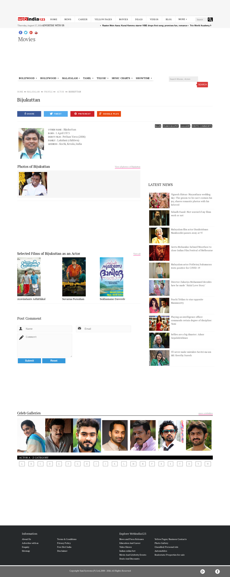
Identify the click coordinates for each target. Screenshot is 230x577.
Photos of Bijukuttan (33, 166)
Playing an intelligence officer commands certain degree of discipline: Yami (191, 320)
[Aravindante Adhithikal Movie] (29, 295)
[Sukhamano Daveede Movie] (111, 295)
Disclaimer (62, 550)
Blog (169, 19)
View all (136, 253)
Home (53, 19)
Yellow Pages (103, 19)
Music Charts (121, 78)
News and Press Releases (131, 539)
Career (82, 19)
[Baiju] (59, 451)
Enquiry (25, 546)
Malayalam (69, 78)
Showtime (143, 78)
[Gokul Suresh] (87, 451)
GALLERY (185, 126)
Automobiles (161, 550)
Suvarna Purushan (73, 299)
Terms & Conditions (67, 539)
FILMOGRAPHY (171, 126)
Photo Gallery (161, 543)
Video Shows (125, 546)
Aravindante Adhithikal (31, 299)
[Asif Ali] (171, 449)
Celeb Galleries (29, 413)
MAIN (158, 126)
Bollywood (27, 78)
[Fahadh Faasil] (115, 449)
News (67, 19)
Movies (123, 19)
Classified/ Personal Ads (166, 546)
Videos (154, 19)
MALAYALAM (33, 91)
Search (202, 84)
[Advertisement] (115, 7)
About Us (26, 539)
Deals (139, 19)
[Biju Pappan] (143, 449)
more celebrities (206, 413)
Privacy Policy (64, 543)
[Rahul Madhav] (199, 449)
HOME (20, 91)
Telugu (101, 78)
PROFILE (48, 91)
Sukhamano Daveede (112, 299)
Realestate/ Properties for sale (170, 554)
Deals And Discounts (129, 558)
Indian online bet (127, 550)
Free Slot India (64, 546)
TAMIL (87, 78)
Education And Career (130, 543)
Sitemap (26, 550)
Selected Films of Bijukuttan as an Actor (48, 253)
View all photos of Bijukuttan (127, 166)
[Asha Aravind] (31, 451)
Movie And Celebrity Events (132, 554)
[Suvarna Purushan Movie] (74, 295)
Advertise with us (53, 25)
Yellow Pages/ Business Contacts (171, 539)
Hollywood (48, 78)
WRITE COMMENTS (202, 126)
